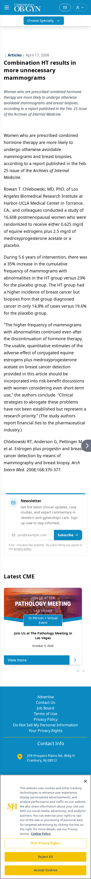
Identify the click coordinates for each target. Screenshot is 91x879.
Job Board (45, 708)
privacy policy (22, 549)
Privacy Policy (45, 719)
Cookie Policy (41, 834)
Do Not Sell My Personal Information (45, 725)
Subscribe (65, 535)
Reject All (45, 857)
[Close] (85, 781)
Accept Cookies (45, 870)
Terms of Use (45, 713)
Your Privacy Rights (46, 730)
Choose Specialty (40, 20)
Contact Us (45, 702)
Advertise (45, 696)
